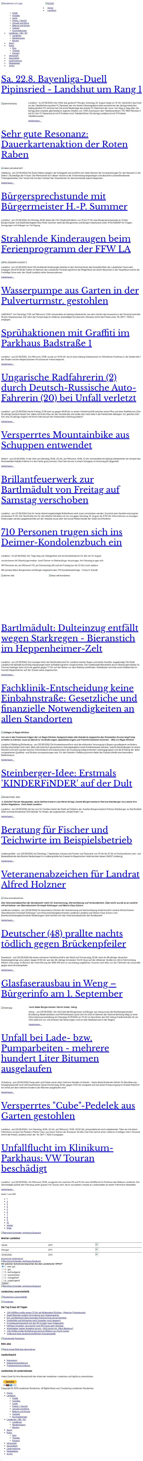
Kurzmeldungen (19, 30)
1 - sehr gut (9, 1266)
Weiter (10, 1225)
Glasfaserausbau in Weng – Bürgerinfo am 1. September (62, 988)
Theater (16, 50)
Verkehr (15, 28)
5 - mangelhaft (11, 1277)
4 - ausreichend (11, 1275)
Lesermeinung (15, 60)
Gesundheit (14, 58)
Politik (15, 13)
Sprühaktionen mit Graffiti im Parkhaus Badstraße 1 (65, 338)
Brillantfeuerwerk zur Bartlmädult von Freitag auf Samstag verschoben (60, 489)
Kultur (11, 45)
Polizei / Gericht (19, 20)
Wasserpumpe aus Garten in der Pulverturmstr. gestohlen (70, 295)
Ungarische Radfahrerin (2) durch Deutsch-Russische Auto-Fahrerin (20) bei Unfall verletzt (68, 387)
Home (50, 8)
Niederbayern (18, 38)
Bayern (15, 40)
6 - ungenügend (12, 1280)
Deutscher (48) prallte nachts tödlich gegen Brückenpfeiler (63, 938)
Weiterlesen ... (34, 120)
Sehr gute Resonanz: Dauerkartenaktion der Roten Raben (64, 144)
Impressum (12, 1360)
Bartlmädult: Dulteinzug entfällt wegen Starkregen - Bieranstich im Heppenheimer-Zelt (69, 638)
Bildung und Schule (21, 25)
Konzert (15, 53)
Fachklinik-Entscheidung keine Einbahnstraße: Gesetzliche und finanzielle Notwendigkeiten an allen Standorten (69, 703)
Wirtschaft (13, 55)
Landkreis (16, 35)
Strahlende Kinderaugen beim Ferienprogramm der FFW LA (66, 244)
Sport (11, 43)
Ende (9, 1228)
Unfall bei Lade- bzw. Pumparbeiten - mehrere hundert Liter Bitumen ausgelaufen (55, 1053)
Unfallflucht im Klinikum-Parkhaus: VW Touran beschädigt (57, 1158)
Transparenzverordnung (18, 1365)
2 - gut (7, 1269)
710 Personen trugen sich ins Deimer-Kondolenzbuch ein (61, 537)
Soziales (16, 15)
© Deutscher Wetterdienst (12, 1258)
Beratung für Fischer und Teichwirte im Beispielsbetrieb (66, 835)
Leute (14, 18)
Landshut (52, 10)
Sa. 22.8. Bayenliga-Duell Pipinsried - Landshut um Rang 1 (71, 84)
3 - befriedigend (12, 1272)
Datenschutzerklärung (17, 1363)
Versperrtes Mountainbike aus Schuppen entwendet (65, 440)
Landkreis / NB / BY (18, 33)
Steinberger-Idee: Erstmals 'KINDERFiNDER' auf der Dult (66, 778)
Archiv (12, 65)
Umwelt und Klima (20, 23)
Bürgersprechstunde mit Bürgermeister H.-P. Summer (64, 201)
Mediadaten (14, 63)
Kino (14, 48)
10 (8, 1222)
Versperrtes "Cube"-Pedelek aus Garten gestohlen (68, 1111)
